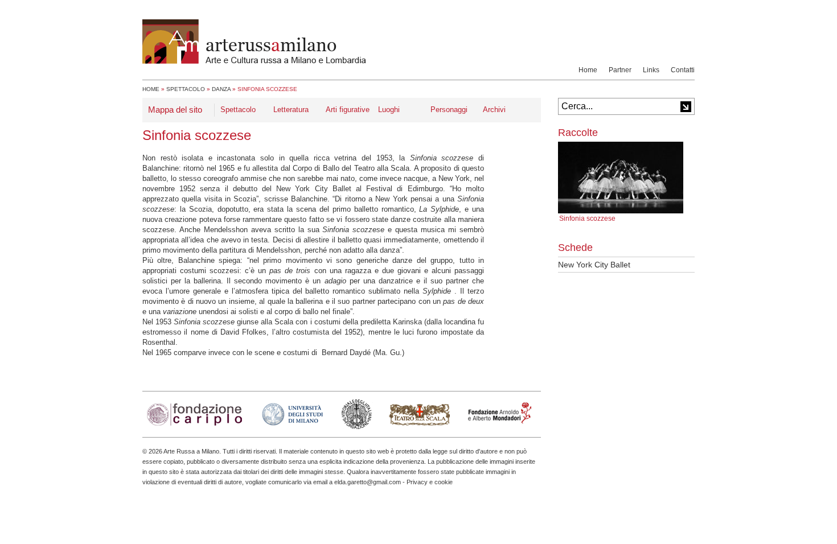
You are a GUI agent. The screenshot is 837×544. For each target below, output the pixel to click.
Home (587, 70)
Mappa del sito (175, 109)
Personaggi (448, 109)
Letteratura (291, 109)
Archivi (494, 109)
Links (651, 70)
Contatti (683, 70)
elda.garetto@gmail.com (367, 482)
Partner (620, 70)
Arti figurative (348, 109)
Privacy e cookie (430, 482)
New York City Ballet (594, 264)
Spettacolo (185, 89)
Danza (221, 89)
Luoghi (389, 109)
